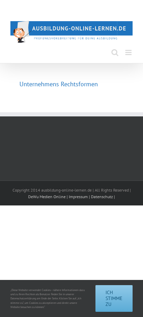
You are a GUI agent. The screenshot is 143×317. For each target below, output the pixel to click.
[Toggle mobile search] (114, 52)
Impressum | (80, 196)
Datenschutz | (103, 196)
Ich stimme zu (114, 298)
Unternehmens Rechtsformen (58, 84)
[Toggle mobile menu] (129, 52)
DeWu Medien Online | (48, 196)
